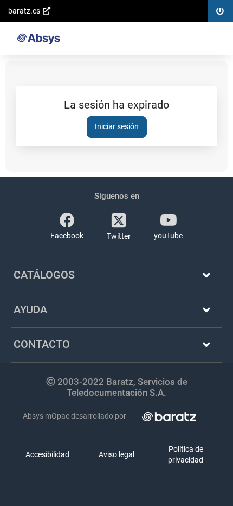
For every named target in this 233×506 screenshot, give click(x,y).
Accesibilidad (47, 454)
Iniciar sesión (117, 126)
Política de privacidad (185, 454)
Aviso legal (116, 454)
